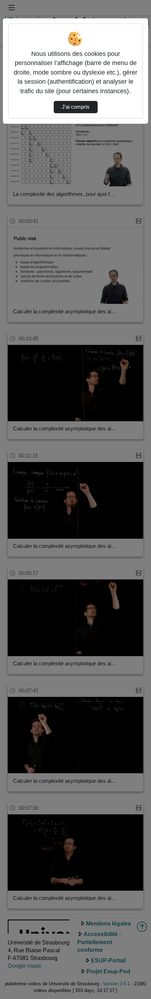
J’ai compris (76, 107)
